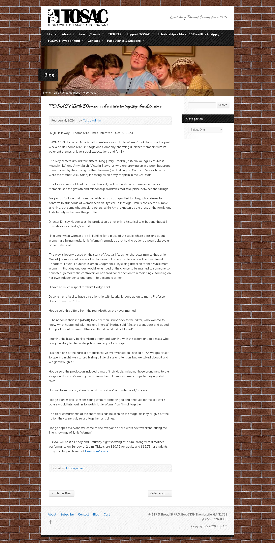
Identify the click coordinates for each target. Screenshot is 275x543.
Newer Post (61, 493)
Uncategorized (71, 92)
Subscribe (67, 514)
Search (222, 105)
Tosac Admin (92, 120)
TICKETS (114, 34)
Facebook (50, 522)
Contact (83, 514)
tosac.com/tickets (96, 451)
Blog (56, 92)
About (66, 34)
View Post (89, 92)
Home (51, 34)
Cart (107, 514)
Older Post (159, 493)
